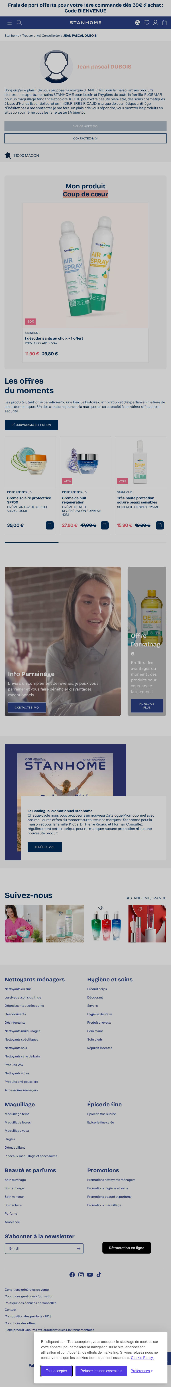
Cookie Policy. (142, 1357)
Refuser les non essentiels (101, 1371)
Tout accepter (56, 1371)
